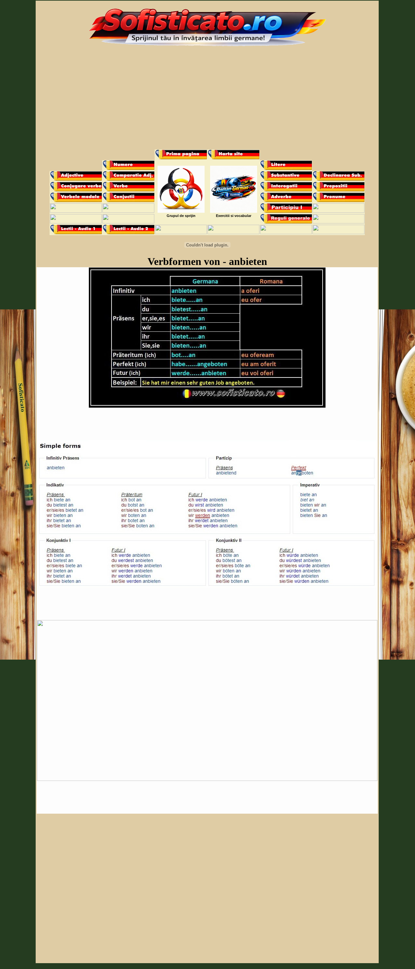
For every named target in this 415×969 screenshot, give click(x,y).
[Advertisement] (207, 100)
